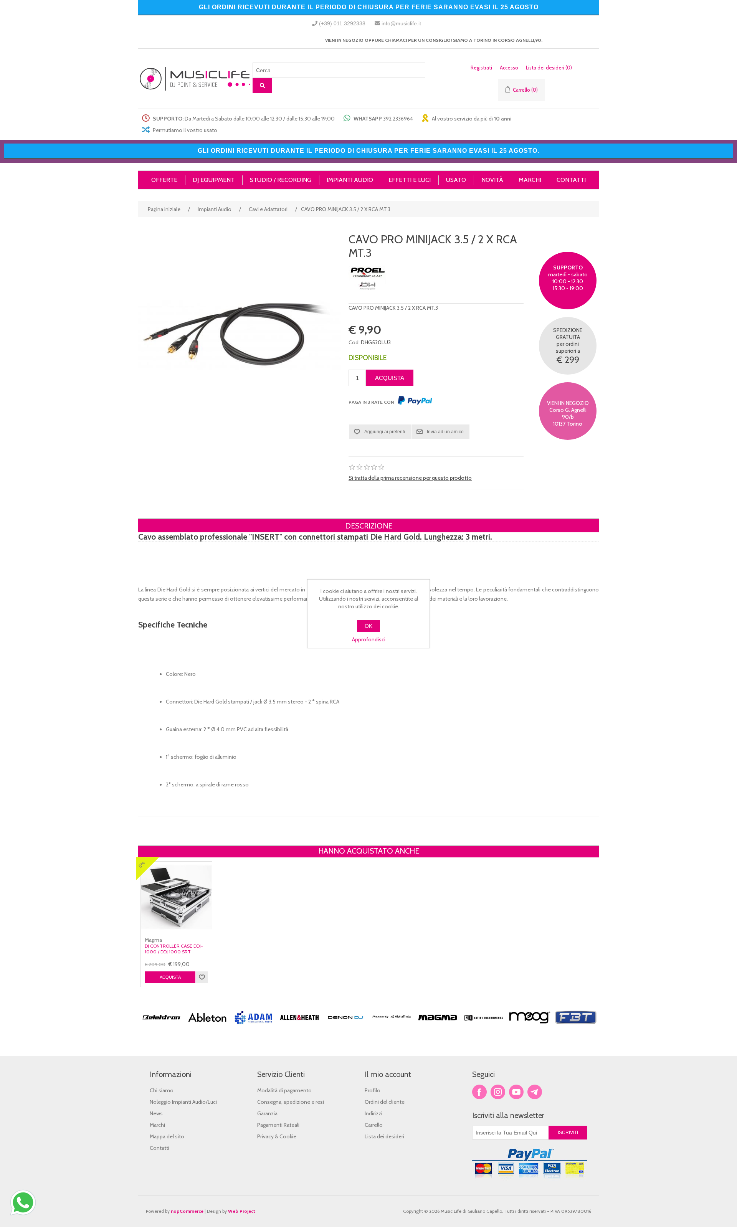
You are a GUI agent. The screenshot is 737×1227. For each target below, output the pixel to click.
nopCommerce (187, 1211)
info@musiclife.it (401, 23)
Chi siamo (162, 1090)
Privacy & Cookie (276, 1136)
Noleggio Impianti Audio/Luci (183, 1101)
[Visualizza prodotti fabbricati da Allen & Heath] (299, 1027)
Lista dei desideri (384, 1136)
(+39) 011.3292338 (342, 23)
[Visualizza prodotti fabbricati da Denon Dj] (345, 1027)
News (156, 1113)
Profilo (372, 1090)
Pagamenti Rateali (278, 1124)
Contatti (159, 1147)
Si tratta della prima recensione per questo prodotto (410, 477)
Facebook (479, 1092)
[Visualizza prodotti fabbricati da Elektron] (161, 1027)
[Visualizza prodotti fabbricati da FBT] (576, 1027)
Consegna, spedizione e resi (290, 1101)
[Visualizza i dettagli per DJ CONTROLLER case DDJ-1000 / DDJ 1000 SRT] (176, 897)
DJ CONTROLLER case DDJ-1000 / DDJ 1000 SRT (174, 948)
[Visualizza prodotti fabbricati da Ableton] (207, 1027)
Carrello (374, 1124)
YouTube (516, 1092)
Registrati (481, 67)
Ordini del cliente (385, 1101)
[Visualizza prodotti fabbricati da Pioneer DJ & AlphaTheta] (391, 1027)
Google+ (534, 1092)
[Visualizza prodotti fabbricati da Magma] (437, 1027)
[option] (161, 1031)
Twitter (498, 1092)
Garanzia (267, 1113)
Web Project (241, 1211)
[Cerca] (262, 85)
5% (141, 864)
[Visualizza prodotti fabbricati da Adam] (253, 1027)
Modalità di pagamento (284, 1090)
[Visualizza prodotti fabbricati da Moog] (529, 1027)
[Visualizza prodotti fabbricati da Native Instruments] (483, 1027)
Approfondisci (368, 639)
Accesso (509, 67)
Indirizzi (373, 1113)
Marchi (157, 1124)
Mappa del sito (167, 1136)
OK (368, 626)
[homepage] (195, 79)
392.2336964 (398, 118)
